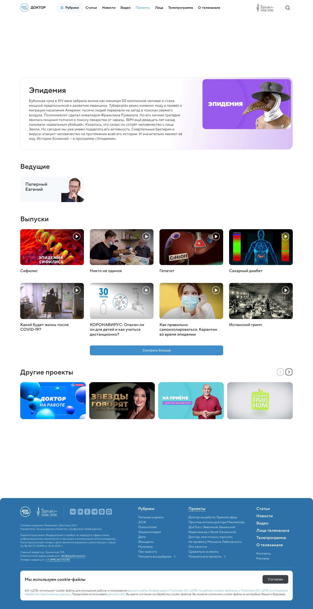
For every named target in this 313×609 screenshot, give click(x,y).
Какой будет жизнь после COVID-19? (44, 327)
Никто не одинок (106, 270)
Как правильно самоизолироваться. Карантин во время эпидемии (188, 329)
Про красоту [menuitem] (147, 552)
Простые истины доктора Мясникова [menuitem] (216, 522)
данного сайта (137, 590)
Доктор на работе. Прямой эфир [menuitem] (212, 517)
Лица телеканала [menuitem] (272, 530)
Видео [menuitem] (262, 523)
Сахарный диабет (246, 270)
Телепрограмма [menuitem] (271, 538)
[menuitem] (69, 7)
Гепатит (166, 270)
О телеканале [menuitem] (269, 545)
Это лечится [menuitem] (197, 547)
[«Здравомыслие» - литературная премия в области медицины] (266, 7)
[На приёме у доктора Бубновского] (191, 400)
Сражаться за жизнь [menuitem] (203, 552)
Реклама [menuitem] (262, 558)
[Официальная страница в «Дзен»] (102, 512)
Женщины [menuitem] (146, 542)
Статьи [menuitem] (263, 509)
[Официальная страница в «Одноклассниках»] (87, 512)
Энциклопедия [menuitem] (149, 532)
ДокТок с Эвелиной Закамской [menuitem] (211, 527)
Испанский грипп (245, 324)
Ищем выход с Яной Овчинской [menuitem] (212, 532)
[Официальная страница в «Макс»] (109, 512)
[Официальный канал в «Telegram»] (95, 512)
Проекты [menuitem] (196, 509)
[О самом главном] (260, 400)
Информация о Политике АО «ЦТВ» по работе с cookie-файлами (193, 590)
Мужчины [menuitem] (145, 547)
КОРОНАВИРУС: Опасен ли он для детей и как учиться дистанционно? (117, 329)
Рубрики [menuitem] (146, 509)
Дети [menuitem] (142, 537)
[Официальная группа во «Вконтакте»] (73, 512)
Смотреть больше (156, 350)
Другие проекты (46, 372)
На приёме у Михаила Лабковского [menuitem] (215, 542)
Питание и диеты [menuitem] (151, 517)
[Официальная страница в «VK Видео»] (80, 512)
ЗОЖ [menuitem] (142, 522)
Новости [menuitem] (264, 516)
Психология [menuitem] (147, 527)
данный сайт (116, 594)
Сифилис (29, 270)
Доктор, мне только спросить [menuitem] (210, 537)
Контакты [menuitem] (263, 553)
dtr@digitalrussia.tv (73, 556)
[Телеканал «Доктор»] (34, 7)
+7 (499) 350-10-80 (58, 560)
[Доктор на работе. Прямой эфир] (53, 400)
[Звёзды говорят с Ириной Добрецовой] (122, 400)
